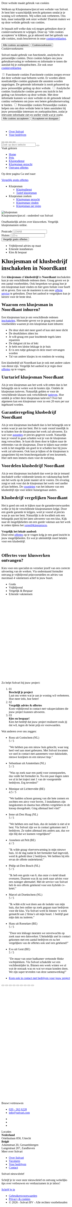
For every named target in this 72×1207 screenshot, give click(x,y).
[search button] (2, 142)
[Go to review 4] (14, 985)
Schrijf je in (8, 1189)
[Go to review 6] (21, 985)
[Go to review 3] (10, 985)
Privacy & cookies (19, 1199)
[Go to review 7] (25, 985)
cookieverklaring (56, 38)
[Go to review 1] (2, 985)
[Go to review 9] (32, 985)
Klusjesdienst (16, 161)
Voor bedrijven (17, 134)
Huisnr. (5, 235)
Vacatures (14, 1161)
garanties (18, 434)
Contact (13, 1167)
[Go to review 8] (28, 985)
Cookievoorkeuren (42, 45)
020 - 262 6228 (18, 1109)
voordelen (29, 486)
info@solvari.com (19, 1112)
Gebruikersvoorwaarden (23, 1195)
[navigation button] (10, 142)
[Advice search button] (37, 145)
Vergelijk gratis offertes (14, 180)
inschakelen (8, 320)
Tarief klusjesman (26, 192)
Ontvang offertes (18, 167)
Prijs (11, 157)
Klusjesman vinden (27, 202)
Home (12, 154)
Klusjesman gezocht (20, 164)
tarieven (52, 394)
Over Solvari (16, 131)
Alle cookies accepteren (16, 45)
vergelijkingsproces (35, 525)
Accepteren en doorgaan (45, 118)
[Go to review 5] (17, 985)
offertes (5, 369)
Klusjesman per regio (28, 206)
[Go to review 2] (6, 985)
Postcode (6, 231)
